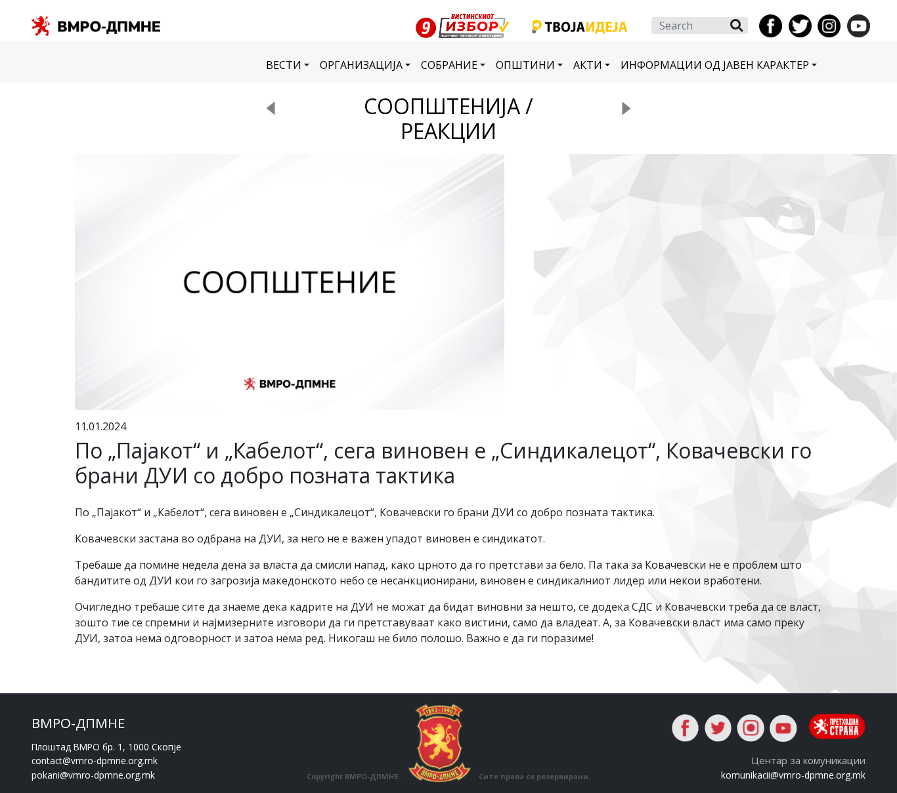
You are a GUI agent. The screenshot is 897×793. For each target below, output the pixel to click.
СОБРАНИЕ (449, 65)
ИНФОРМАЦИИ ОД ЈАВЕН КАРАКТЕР (715, 65)
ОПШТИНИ (525, 65)
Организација (361, 65)
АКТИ (587, 65)
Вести (283, 65)
